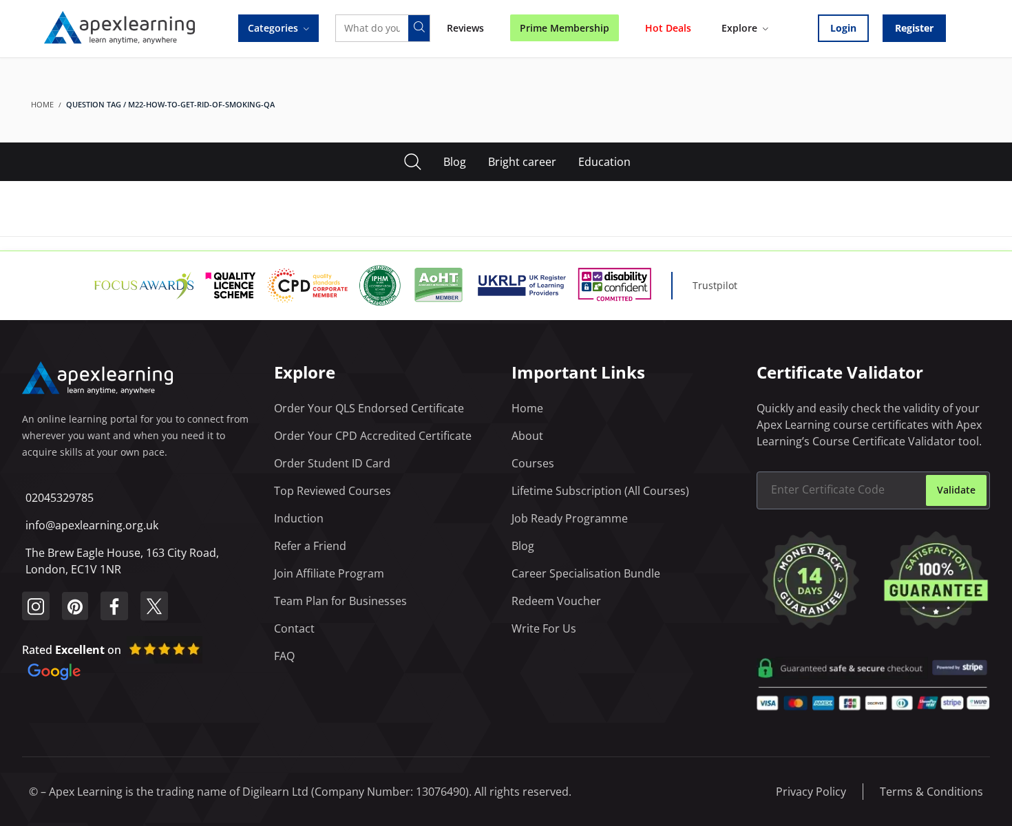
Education (604, 161)
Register (914, 27)
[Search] (419, 28)
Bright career (522, 161)
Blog (454, 161)
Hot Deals (668, 27)
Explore (739, 27)
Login (843, 27)
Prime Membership (564, 27)
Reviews (465, 27)
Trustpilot (715, 285)
